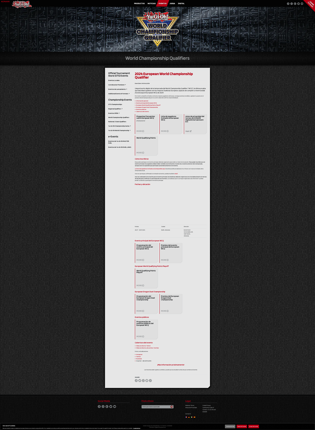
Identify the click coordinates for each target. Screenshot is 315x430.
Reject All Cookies (241, 426)
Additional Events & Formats (118, 94)
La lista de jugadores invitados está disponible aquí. (150, 169)
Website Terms (189, 405)
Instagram (139, 354)
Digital (181, 3)
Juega (172, 3)
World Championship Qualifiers (118, 117)
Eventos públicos (141, 109)
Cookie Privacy (207, 405)
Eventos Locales (114, 80)
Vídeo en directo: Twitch (143, 346)
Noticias (152, 3)
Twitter (138, 356)
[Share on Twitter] (139, 380)
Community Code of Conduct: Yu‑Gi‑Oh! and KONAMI (209, 410)
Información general (142, 101)
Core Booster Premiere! (116, 85)
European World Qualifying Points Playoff (148, 105)
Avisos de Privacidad (191, 407)
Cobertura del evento (142, 111)
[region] (157, 426)
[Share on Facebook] (136, 380)
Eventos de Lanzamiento (117, 89)
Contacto (188, 414)
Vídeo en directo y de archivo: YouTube (147, 348)
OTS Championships (115, 104)
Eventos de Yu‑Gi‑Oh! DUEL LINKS (119, 147)
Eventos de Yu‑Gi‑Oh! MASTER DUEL (118, 142)
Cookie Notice (136, 428)
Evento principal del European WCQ (146, 103)
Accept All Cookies (253, 426)
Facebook (139, 359)
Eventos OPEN (113, 113)
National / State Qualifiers (117, 122)
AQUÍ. (176, 173)
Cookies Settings (230, 426)
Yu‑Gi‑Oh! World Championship (118, 130)
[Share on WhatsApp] (143, 380)
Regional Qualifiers (114, 109)
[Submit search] (172, 406)
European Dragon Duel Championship (147, 107)
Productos (139, 3)
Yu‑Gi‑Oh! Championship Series (118, 126)
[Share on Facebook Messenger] (146, 380)
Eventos (163, 3)
